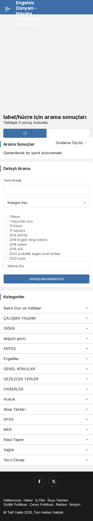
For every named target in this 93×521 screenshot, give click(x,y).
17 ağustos (17, 230)
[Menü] (7, 8)
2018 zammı (18, 244)
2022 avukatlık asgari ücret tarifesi (34, 254)
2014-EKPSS (18, 235)
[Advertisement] (46, 64)
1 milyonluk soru (21, 221)
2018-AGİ (16, 249)
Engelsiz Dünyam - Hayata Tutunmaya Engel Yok (28, 13)
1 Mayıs (14, 216)
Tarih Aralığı (12, 180)
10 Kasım (15, 226)
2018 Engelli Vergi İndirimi (28, 240)
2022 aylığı (17, 258)
